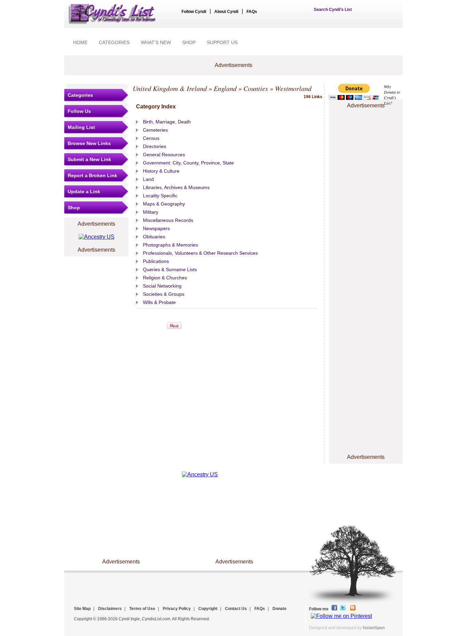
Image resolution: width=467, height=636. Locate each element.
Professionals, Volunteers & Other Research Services (200, 253)
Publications (156, 261)
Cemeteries (155, 130)
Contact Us (236, 608)
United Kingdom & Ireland (170, 88)
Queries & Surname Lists (170, 269)
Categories (80, 95)
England (225, 88)
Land (148, 179)
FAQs (251, 11)
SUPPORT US (222, 42)
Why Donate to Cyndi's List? (392, 95)
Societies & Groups (163, 294)
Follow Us (79, 111)
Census (151, 138)
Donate (279, 608)
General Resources (164, 154)
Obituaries (154, 236)
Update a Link (84, 191)
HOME (80, 42)
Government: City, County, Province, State (188, 162)
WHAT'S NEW (156, 42)
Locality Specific (160, 195)
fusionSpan (374, 627)
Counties (255, 88)
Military (150, 212)
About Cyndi (226, 11)
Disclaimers (110, 608)
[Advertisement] (365, 131)
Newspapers (156, 228)
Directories (154, 146)
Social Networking (162, 286)
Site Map (82, 608)
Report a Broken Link (92, 175)
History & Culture (161, 171)
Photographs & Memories (170, 245)
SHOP (189, 42)
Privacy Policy (177, 608)
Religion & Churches (165, 277)
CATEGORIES (114, 42)
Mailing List (81, 127)
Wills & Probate (159, 302)
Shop (74, 207)
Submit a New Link (89, 159)
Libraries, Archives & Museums (176, 187)
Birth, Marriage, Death (167, 121)
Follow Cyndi (194, 11)
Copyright (207, 608)
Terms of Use (142, 608)
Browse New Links (89, 143)
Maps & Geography (164, 204)
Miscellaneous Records (168, 220)
